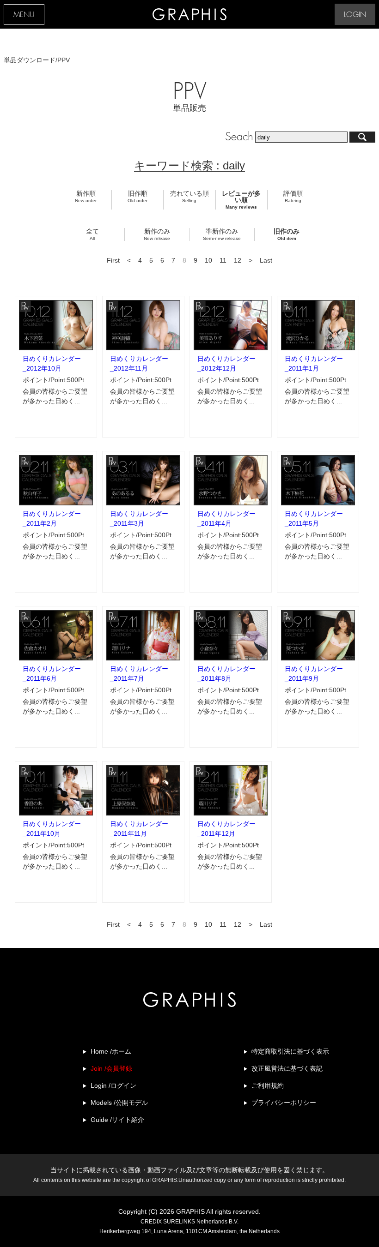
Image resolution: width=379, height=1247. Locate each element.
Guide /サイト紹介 (117, 1119)
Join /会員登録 (111, 1068)
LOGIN (355, 15)
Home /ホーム (111, 1051)
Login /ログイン (113, 1085)
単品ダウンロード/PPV (37, 60)
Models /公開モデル (119, 1102)
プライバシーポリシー (283, 1102)
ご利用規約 (267, 1085)
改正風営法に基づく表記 (287, 1068)
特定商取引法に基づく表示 (290, 1051)
